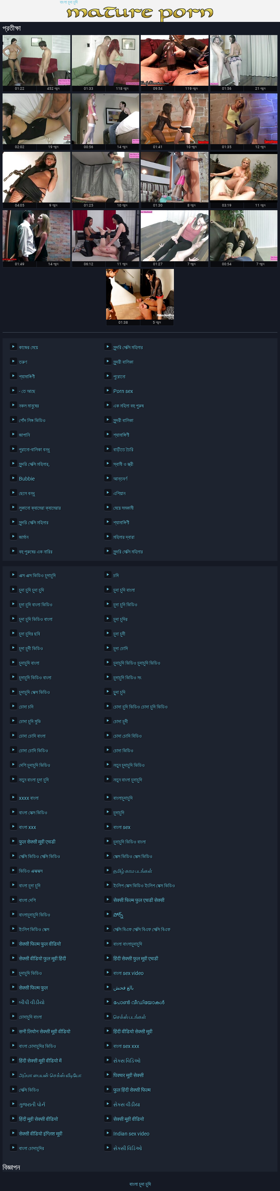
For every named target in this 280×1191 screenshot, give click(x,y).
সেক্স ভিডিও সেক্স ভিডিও (132, 856)
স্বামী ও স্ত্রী (123, 464)
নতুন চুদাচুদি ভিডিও (129, 765)
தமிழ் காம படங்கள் (132, 871)
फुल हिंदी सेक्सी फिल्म (132, 1090)
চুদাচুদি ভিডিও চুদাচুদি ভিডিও (136, 663)
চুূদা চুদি (119, 692)
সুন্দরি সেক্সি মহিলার (128, 347)
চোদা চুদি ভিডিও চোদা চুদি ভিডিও (140, 707)
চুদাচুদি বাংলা (29, 663)
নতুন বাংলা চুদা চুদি (34, 780)
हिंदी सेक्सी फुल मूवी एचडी (135, 958)
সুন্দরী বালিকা (123, 362)
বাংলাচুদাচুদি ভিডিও (34, 915)
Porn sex (123, 391)
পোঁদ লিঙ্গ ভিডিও (32, 420)
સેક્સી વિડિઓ (127, 1148)
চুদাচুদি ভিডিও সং (127, 678)
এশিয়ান (119, 493)
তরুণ (23, 362)
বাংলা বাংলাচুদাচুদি (127, 944)
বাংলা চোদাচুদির (31, 1148)
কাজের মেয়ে (28, 347)
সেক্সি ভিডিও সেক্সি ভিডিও (39, 856)
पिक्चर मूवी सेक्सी (128, 1075)
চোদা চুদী (120, 721)
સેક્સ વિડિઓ (127, 1061)
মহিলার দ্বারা (124, 537)
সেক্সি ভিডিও (29, 1090)
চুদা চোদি (120, 648)
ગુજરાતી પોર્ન (32, 1104)
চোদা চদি (26, 707)
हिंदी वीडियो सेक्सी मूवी (132, 1031)
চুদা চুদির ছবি (29, 634)
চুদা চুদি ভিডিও (125, 605)
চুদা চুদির (120, 619)
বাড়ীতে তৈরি (123, 449)
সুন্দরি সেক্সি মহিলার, (34, 464)
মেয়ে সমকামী (123, 508)
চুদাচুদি (118, 813)
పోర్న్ (118, 915)
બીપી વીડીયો (32, 1002)
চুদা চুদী (119, 634)
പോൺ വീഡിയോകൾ (138, 1002)
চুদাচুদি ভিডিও (30, 973)
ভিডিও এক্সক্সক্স (31, 871)
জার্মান (23, 537)
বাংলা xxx (27, 827)
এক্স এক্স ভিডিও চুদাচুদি (37, 575)
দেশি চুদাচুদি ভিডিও (34, 765)
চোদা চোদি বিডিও (127, 736)
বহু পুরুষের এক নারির (35, 552)
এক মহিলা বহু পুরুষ (128, 406)
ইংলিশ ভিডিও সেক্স (34, 929)
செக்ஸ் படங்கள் (129, 1017)
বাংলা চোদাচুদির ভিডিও (37, 1046)
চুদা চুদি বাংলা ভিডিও (35, 605)
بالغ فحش (123, 988)
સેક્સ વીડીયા (126, 1104)
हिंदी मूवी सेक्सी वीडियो (38, 1119)
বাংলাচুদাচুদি (123, 798)
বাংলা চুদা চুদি (69, 2)
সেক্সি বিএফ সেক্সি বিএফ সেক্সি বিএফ (141, 929)
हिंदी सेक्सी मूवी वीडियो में (40, 1061)
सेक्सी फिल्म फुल (33, 988)
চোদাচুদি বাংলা (30, 1017)
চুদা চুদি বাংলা (124, 590)
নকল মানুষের (29, 406)
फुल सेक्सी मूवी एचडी (37, 842)
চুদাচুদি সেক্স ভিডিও (34, 692)
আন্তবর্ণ (120, 479)
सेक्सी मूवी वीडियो (128, 1119)
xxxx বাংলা (29, 798)
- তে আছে (27, 391)
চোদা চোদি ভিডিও (33, 750)
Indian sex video (131, 1134)
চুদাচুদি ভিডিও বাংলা (35, 678)
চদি (116, 575)
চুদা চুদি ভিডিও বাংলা (35, 619)
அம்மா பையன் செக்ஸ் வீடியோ (50, 1075)
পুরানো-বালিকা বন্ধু (34, 449)
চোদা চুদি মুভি (30, 721)
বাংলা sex (122, 827)
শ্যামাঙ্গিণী (27, 376)
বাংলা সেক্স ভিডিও (33, 813)
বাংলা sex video (128, 973)
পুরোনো (119, 376)
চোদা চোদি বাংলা (32, 736)
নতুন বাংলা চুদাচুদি (127, 780)
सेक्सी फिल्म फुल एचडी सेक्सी (138, 900)
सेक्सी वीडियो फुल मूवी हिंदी (42, 958)
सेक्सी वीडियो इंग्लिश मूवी (40, 1134)
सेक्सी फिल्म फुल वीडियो (40, 944)
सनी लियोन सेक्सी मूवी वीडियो (44, 1031)
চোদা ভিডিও (123, 750)
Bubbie (27, 479)
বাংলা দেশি (27, 900)
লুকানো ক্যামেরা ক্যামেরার (40, 508)
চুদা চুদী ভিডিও (31, 648)
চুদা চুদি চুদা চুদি (31, 590)
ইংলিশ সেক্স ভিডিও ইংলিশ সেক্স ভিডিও (144, 886)
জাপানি (24, 435)
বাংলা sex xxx (126, 1046)
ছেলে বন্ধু (27, 493)
